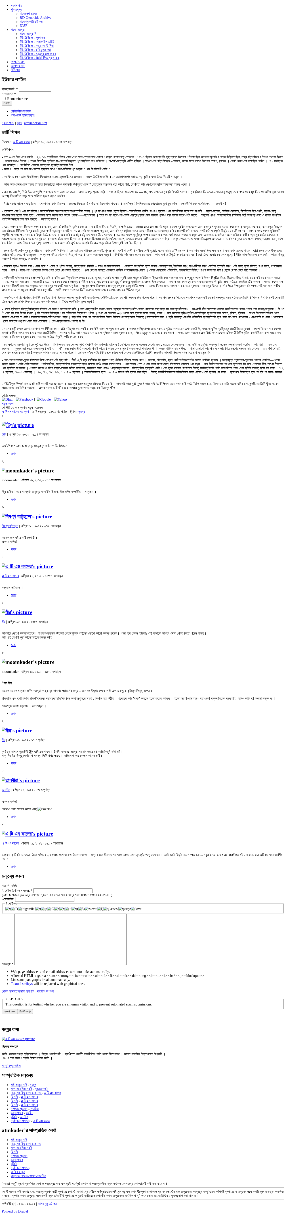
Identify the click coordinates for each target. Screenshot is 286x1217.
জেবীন (29, 1113)
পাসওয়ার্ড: (9, 94)
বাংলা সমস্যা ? (28, 34)
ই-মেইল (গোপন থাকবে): (17, 890)
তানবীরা (6, 790)
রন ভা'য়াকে (17, 1113)
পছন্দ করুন (7, 403)
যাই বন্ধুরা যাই (19, 1085)
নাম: (5, 885)
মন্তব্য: (7, 964)
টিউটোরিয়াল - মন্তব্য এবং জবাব (38, 54)
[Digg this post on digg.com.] (7, 399)
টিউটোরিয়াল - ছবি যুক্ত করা (35, 50)
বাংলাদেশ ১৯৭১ (28, 13)
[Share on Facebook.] (24, 399)
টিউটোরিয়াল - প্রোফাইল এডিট (37, 42)
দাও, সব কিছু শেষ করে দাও (26, 1093)
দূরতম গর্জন (41, 1089)
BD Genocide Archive (35, 17)
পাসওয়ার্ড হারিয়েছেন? (23, 115)
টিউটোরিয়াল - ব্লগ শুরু (32, 38)
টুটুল (4, 434)
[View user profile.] (18, 425)
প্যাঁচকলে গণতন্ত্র (20, 1121)
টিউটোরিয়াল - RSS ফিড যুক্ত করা (39, 58)
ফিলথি (14, 1097)
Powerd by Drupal (15, 1211)
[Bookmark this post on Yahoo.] (60, 399)
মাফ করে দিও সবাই (21, 1089)
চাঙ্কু (33, 1085)
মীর (3, 622)
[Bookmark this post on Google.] (44, 399)
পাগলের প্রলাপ (19, 1109)
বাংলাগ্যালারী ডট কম (31, 21)
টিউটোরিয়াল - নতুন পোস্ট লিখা (37, 46)
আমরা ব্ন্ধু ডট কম (47, 1204)
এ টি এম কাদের (21, 142)
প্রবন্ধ (81, 411)
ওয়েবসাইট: (8, 899)
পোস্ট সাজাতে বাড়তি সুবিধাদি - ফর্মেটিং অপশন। (29, 991)
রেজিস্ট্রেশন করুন (21, 111)
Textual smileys (22, 984)
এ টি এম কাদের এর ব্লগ (15, 411)
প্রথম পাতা (8, 123)
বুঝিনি (14, 1117)
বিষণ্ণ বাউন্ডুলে (10, 526)
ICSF (23, 26)
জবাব (13, 453)
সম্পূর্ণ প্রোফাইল (11, 1066)
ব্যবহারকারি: (10, 89)
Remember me (17, 99)
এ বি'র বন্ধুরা (18, 1172)
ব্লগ (19, 123)
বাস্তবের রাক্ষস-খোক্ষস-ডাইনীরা (28, 1176)
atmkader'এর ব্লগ (35, 123)
